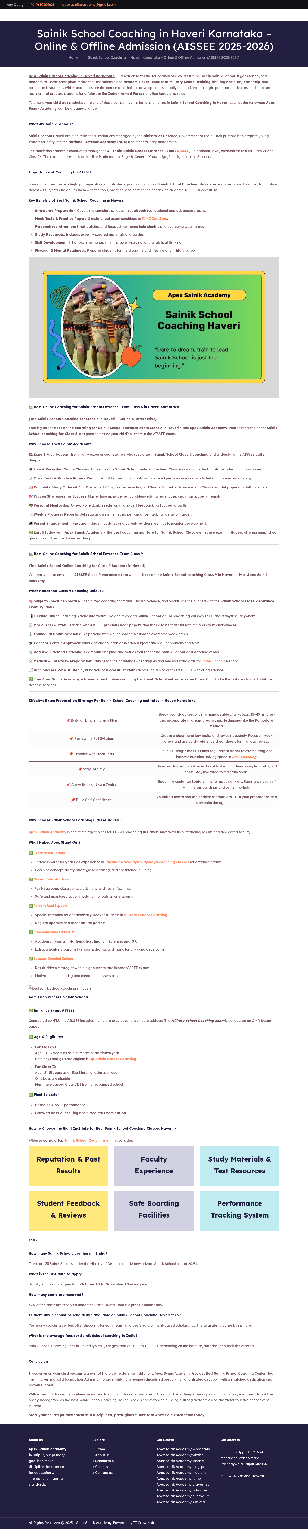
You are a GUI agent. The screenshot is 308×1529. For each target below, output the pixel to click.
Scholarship (104, 1461)
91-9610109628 (43, 5)
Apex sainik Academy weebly (180, 1461)
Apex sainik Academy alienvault (183, 1496)
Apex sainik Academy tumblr (180, 1478)
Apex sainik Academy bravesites (183, 1484)
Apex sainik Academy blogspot (182, 1467)
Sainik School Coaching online (90, 1140)
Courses (101, 1467)
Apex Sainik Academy (47, 832)
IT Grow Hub (143, 1523)
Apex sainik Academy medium (181, 1472)
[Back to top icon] (274, 1522)
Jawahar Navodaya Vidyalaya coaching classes (147, 862)
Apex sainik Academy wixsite (180, 1455)
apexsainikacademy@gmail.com (89, 5)
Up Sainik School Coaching (112, 1059)
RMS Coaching (244, 757)
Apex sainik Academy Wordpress (183, 1449)
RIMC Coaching (154, 218)
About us (102, 1455)
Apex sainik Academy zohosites (182, 1490)
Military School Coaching (145, 915)
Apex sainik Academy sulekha (181, 1502)
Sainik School (212, 661)
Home (73, 57)
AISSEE (183, 151)
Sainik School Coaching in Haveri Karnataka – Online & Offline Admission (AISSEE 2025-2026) (163, 57)
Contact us (104, 1472)
